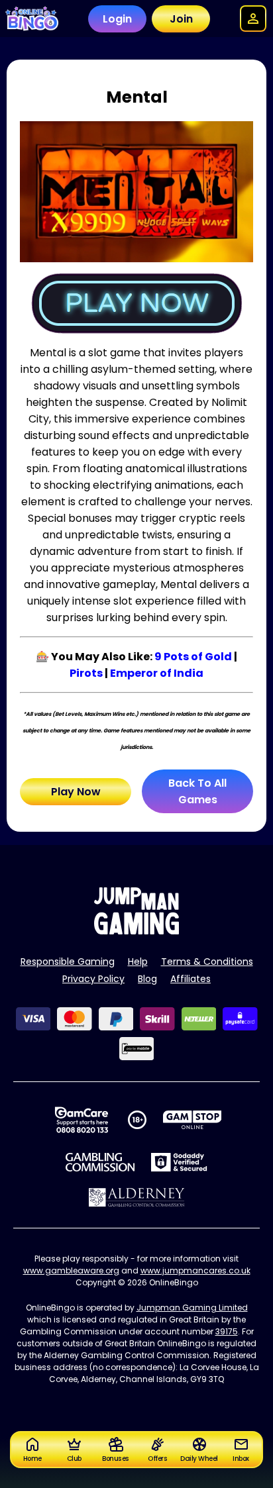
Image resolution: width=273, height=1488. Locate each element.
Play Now (76, 791)
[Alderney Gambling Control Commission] (137, 1197)
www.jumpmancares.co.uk (195, 1270)
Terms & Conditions (207, 961)
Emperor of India (156, 673)
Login (117, 18)
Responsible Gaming (68, 961)
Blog (147, 978)
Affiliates (190, 978)
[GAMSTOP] (192, 1120)
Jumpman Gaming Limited (192, 1307)
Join (181, 18)
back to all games (197, 791)
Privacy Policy (93, 978)
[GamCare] (81, 1119)
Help (138, 961)
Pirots (86, 673)
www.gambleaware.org (71, 1270)
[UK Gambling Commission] (100, 1162)
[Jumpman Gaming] (136, 930)
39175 (226, 1331)
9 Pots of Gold (193, 656)
